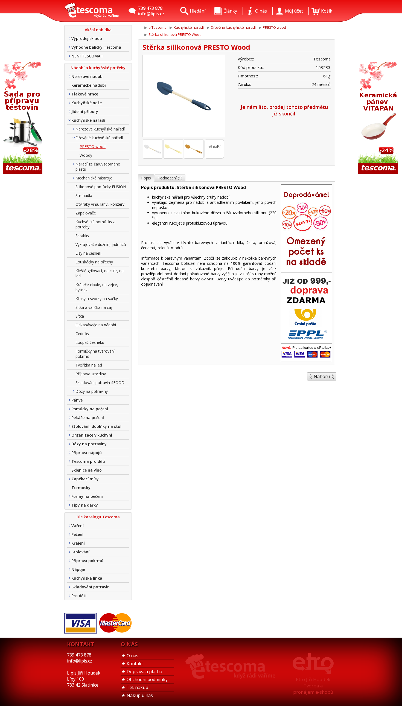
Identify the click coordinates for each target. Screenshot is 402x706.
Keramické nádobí (88, 85)
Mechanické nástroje (93, 178)
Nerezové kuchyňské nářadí (100, 129)
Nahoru (322, 376)
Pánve (77, 400)
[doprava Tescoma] (306, 360)
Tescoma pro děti (88, 461)
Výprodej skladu (86, 38)
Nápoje (78, 569)
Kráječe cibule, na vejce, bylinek (96, 287)
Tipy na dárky (84, 505)
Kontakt (135, 664)
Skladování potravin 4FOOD (99, 382)
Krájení (78, 543)
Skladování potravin (90, 586)
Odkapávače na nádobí (95, 324)
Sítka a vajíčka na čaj (93, 307)
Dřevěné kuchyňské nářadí (99, 137)
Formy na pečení (87, 496)
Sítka (79, 316)
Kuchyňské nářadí (88, 120)
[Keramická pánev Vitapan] (378, 118)
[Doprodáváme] (306, 271)
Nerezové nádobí (87, 76)
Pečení (77, 534)
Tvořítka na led (88, 365)
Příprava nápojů (86, 452)
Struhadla (83, 195)
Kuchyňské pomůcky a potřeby (95, 224)
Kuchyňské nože (86, 102)
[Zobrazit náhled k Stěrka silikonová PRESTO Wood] (183, 97)
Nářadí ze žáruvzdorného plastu (97, 166)
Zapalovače (85, 213)
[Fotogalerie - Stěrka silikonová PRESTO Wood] (152, 149)
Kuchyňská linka (86, 578)
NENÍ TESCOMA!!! (87, 56)
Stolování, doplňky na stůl (96, 426)
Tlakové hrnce (84, 94)
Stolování (80, 551)
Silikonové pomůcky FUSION (100, 186)
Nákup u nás (140, 695)
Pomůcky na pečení (89, 408)
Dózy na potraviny (91, 391)
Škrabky (82, 235)
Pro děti (78, 595)
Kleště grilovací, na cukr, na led (99, 273)
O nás (132, 656)
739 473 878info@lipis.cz (151, 10)
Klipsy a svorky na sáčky (96, 298)
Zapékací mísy (85, 478)
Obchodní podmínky (147, 679)
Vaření (77, 525)
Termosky (81, 487)
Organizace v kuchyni (91, 435)
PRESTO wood (93, 146)
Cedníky (82, 333)
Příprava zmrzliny (90, 373)
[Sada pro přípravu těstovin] (23, 118)
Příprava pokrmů (87, 560)
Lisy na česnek (88, 253)
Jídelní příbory (84, 111)
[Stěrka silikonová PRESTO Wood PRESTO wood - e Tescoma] (91, 11)
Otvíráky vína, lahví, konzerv (99, 204)
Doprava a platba (144, 672)
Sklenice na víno (86, 470)
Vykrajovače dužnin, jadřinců (100, 244)
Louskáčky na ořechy (94, 262)
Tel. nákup (137, 687)
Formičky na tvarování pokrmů (95, 353)
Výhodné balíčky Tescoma (96, 47)
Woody (86, 155)
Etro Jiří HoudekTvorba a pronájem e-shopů (313, 685)
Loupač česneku (89, 342)
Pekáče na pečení (87, 417)
